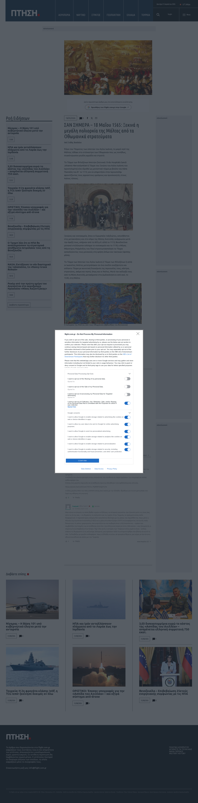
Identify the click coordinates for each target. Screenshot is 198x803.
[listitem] (99, 373)
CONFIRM (82, 461)
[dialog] (99, 401)
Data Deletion (86, 469)
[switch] (127, 378)
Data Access (99, 469)
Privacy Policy (112, 469)
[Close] (138, 334)
